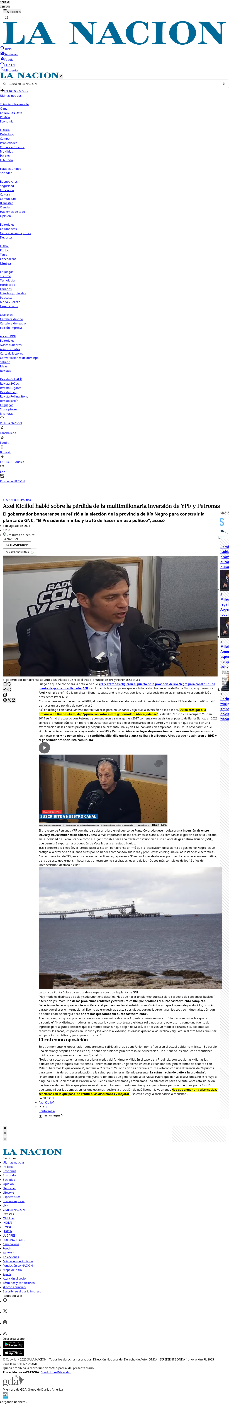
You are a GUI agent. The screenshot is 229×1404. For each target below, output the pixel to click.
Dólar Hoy (7, 134)
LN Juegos (6, 272)
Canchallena (8, 259)
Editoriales (7, 225)
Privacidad (64, 1372)
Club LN (9, 65)
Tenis (3, 255)
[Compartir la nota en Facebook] (5, 700)
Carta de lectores (11, 353)
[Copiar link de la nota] (5, 695)
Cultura (5, 194)
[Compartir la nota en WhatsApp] (9, 689)
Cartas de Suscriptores (15, 233)
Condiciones (49, 1372)
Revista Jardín (9, 401)
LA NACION (11, 500)
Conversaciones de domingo (19, 358)
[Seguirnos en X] (5, 1312)
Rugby (4, 250)
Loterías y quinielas (13, 293)
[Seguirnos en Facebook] (5, 1301)
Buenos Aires (9, 182)
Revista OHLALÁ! (11, 379)
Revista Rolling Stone (14, 396)
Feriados (6, 289)
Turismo (5, 276)
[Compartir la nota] (5, 689)
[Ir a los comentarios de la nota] (9, 684)
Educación (7, 190)
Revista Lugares (10, 388)
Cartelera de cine (11, 319)
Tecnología (7, 280)
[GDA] (13, 1385)
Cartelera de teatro (13, 323)
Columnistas (8, 229)
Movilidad (6, 151)
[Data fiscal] (5, 1398)
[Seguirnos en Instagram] (5, 1323)
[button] (114, 278)
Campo (5, 139)
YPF (45, 1107)
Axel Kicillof (46, 1102)
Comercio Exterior (12, 147)
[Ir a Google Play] (13, 1347)
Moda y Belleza (10, 302)
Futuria (5, 130)
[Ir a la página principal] (114, 43)
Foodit (8, 60)
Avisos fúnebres (11, 345)
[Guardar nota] (5, 684)
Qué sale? (6, 315)
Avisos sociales (10, 349)
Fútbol (4, 246)
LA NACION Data (11, 113)
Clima (4, 108)
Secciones (11, 54)
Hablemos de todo (12, 212)
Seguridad (7, 186)
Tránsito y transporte (14, 104)
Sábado (5, 362)
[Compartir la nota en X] (9, 700)
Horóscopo (7, 285)
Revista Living (9, 392)
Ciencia (5, 207)
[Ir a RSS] (5, 1334)
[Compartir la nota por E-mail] (13, 700)
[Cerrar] (61, 76)
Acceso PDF (8, 336)
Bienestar (6, 203)
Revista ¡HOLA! (10, 384)
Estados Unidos (10, 169)
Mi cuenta (11, 70)
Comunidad (8, 199)
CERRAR (5, 2)
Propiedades (8, 143)
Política (25, 500)
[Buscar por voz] (223, 83)
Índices (5, 156)
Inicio (8, 49)
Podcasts (6, 298)
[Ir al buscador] (6, 17)
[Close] (5, 1128)
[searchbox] (113, 84)
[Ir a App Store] (13, 1355)
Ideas (3, 366)
